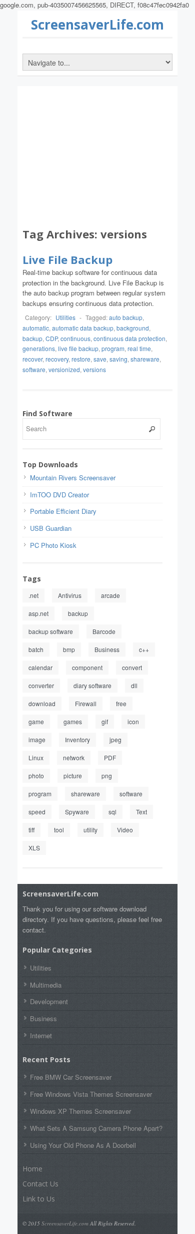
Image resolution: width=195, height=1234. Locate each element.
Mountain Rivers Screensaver (73, 477)
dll (134, 685)
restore (81, 359)
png (107, 775)
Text (141, 811)
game (36, 721)
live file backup (78, 348)
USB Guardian (51, 528)
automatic (35, 328)
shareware (145, 359)
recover (32, 359)
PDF (110, 757)
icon (133, 721)
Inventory (77, 739)
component (87, 667)
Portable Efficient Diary (63, 511)
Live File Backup (67, 259)
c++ (144, 649)
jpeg (116, 739)
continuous (75, 338)
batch (36, 649)
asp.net (38, 613)
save (100, 359)
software (34, 369)
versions (94, 369)
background (132, 328)
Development (49, 1001)
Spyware (77, 811)
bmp (69, 649)
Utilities (66, 317)
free (121, 703)
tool (59, 829)
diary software (93, 685)
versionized (64, 369)
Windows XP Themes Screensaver (80, 1111)
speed (37, 811)
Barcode (104, 631)
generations (38, 348)
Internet (41, 1035)
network (73, 757)
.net (33, 595)
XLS (34, 847)
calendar (40, 667)
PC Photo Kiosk (53, 545)
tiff (31, 829)
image (37, 739)
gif (105, 721)
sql (112, 811)
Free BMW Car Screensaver (71, 1077)
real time (139, 348)
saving (119, 359)
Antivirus (70, 595)
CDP (52, 338)
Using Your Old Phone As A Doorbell (83, 1145)
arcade (110, 595)
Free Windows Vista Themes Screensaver (91, 1094)
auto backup (125, 317)
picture (73, 775)
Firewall (85, 703)
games (73, 721)
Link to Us (38, 1198)
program (113, 348)
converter (41, 685)
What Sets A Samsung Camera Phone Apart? (96, 1128)
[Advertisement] (97, 158)
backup (32, 338)
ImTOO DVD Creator (59, 494)
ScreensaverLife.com (97, 25)
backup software (50, 631)
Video (125, 829)
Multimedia (46, 985)
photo (36, 775)
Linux (36, 757)
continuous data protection (130, 338)
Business (107, 649)
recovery (57, 359)
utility (91, 829)
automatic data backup (83, 328)
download (42, 703)
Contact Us (40, 1183)
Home (32, 1168)
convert (132, 667)
